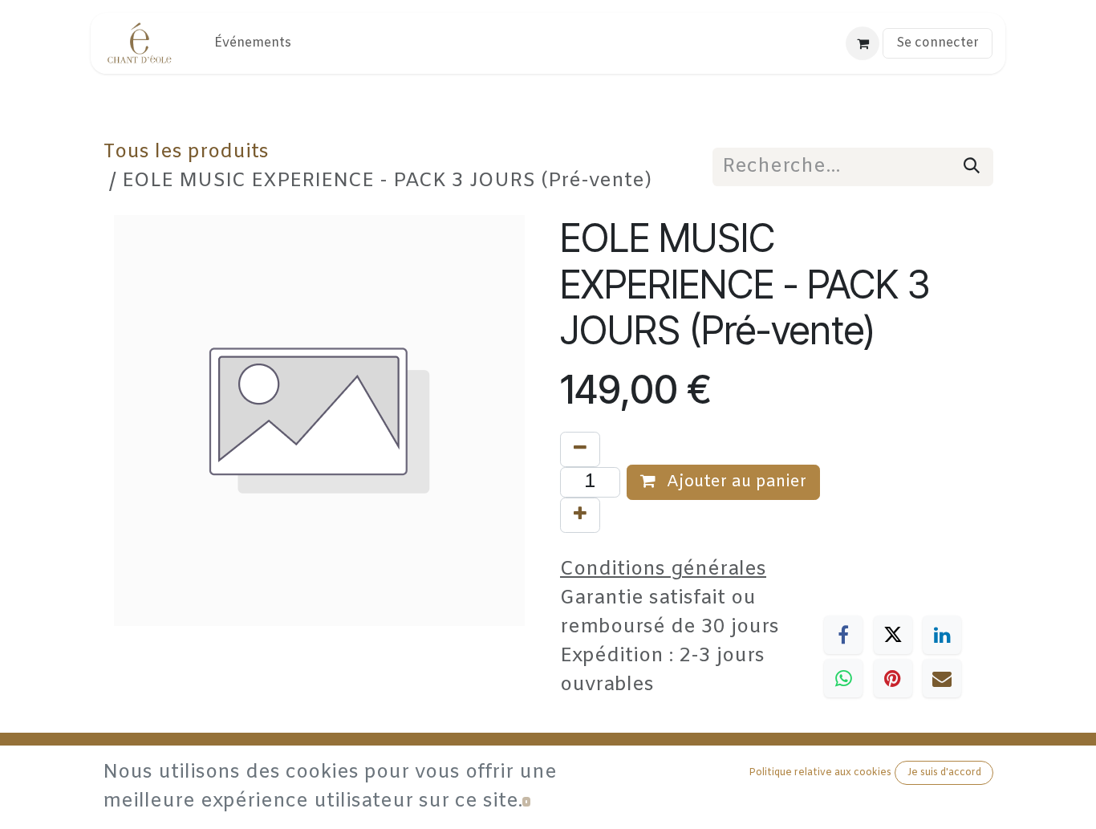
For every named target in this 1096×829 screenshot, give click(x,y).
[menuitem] (253, 43)
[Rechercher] (971, 167)
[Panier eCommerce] (862, 43)
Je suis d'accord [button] (944, 772)
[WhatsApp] (843, 678)
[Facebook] (843, 635)
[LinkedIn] (942, 635)
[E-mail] (942, 678)
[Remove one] (580, 449)
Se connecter (937, 43)
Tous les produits (186, 152)
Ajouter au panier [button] (734, 482)
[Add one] (580, 515)
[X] (893, 635)
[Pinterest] (893, 678)
